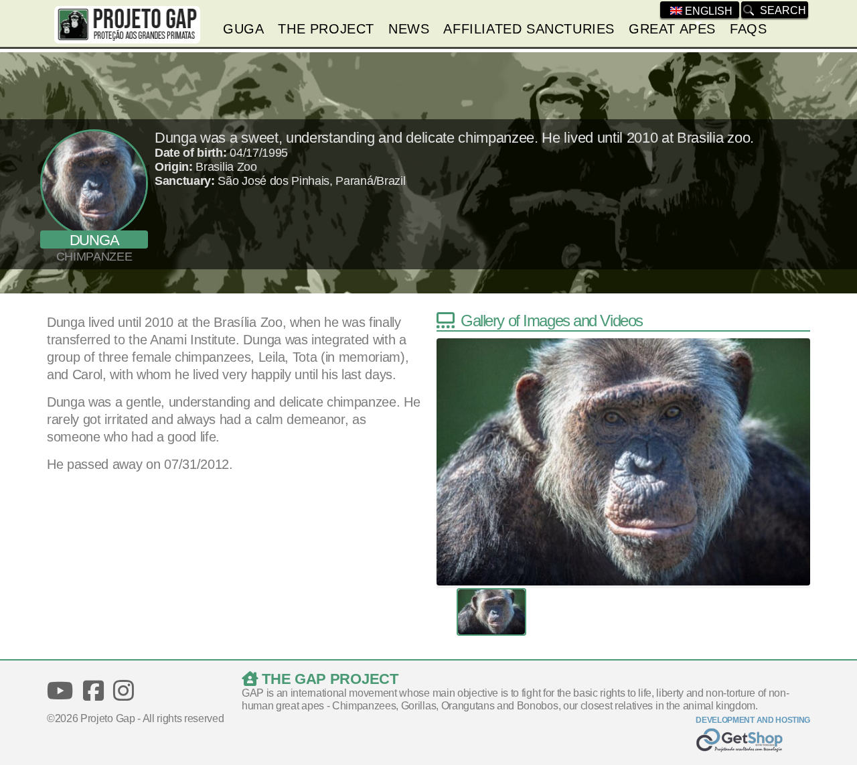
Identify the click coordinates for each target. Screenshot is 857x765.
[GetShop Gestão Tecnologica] (753, 741)
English (707, 11)
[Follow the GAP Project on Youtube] (60, 691)
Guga (243, 28)
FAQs (748, 28)
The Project (326, 28)
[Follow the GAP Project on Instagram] (123, 691)
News (408, 28)
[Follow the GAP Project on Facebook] (93, 691)
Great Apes (672, 28)
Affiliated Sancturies (529, 28)
